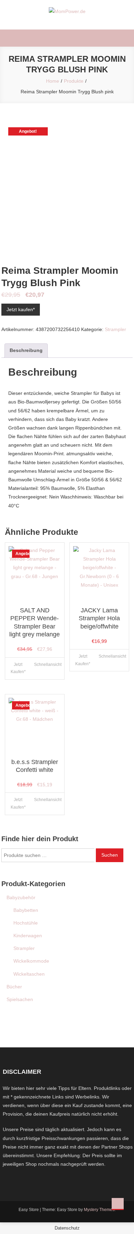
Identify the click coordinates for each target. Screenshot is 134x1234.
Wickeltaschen (29, 974)
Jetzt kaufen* (21, 309)
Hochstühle (25, 923)
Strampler (115, 329)
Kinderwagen (27, 935)
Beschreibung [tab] (26, 350)
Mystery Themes (99, 1209)
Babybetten (25, 910)
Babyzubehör (21, 897)
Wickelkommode (31, 961)
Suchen (109, 855)
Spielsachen (20, 999)
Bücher (14, 986)
